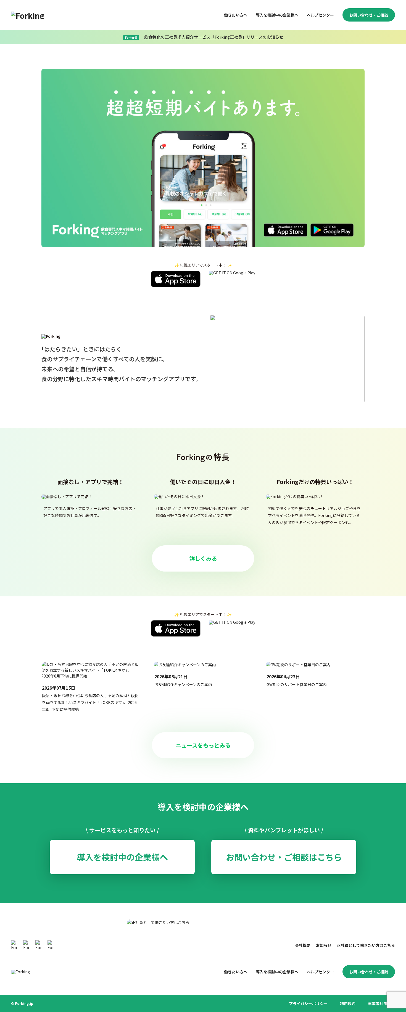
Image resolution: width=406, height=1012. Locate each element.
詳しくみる (203, 558)
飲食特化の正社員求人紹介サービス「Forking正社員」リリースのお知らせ (213, 37)
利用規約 (347, 1003)
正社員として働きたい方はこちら (366, 945)
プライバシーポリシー (308, 1003)
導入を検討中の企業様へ (277, 15)
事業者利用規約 (381, 1003)
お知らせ (323, 945)
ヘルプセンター (320, 15)
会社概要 (302, 945)
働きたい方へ (235, 15)
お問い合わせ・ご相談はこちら (284, 857)
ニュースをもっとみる (203, 745)
